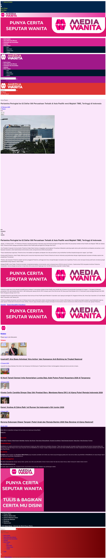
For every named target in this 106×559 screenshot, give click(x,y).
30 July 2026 (4, 426)
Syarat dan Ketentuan (9, 519)
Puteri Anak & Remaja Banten (42, 440)
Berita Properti (15, 440)
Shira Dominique (84, 440)
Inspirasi (5, 44)
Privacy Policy (7, 514)
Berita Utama (7, 39)
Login (4, 551)
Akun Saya (3, 10)
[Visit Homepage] (9, 16)
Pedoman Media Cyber (9, 515)
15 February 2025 (5, 107)
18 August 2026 (5, 382)
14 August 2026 (5, 396)
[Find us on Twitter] (1, 5)
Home (2, 100)
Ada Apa (27, 440)
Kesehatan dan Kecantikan (10, 42)
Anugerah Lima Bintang (55, 440)
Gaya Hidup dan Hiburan (10, 40)
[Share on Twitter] (1, 237)
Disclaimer (6, 521)
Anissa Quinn (77, 440)
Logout (2, 12)
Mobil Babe (22, 440)
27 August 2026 (5, 363)
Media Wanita (4, 440)
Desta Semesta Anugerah (67, 440)
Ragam (6, 100)
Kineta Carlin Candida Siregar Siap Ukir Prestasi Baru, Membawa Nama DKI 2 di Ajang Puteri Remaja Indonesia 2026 (52, 392)
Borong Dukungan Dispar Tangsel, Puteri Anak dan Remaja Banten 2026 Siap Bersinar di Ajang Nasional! (47, 422)
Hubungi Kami (7, 523)
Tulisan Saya (9, 50)
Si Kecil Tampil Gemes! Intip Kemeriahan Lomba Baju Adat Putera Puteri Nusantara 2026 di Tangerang (45, 377)
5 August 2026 (4, 411)
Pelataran (9, 440)
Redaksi (3, 334)
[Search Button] (16, 90)
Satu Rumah (32, 440)
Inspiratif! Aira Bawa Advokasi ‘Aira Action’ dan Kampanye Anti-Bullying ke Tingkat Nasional (41, 359)
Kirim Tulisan (4, 8)
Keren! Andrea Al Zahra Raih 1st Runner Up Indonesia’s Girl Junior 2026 (32, 407)
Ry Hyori (90, 440)
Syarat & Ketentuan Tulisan (10, 517)
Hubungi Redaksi (7, 2)
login (7, 47)
